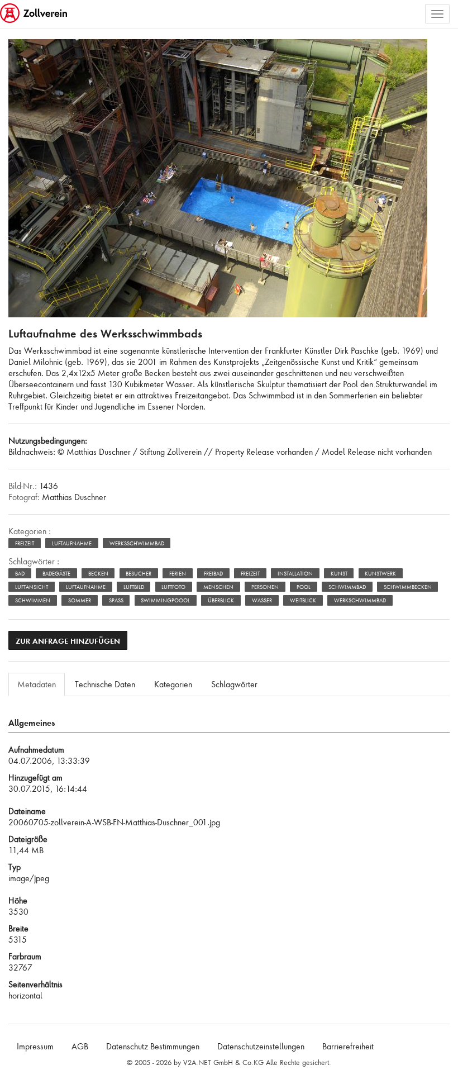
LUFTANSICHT (31, 587)
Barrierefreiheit (348, 1047)
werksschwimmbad (136, 543)
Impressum (35, 1047)
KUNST (339, 573)
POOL (304, 587)
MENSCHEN (218, 587)
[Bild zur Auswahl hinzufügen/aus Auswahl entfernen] (411, 56)
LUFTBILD (133, 587)
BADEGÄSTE (56, 573)
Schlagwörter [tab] (234, 684)
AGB (79, 1047)
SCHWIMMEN (32, 600)
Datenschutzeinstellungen (260, 1047)
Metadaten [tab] (36, 684)
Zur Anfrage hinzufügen (68, 640)
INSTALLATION (295, 573)
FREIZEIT (250, 573)
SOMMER (79, 600)
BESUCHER (138, 573)
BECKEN (98, 573)
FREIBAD (213, 573)
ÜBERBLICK (221, 600)
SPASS (116, 600)
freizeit (24, 543)
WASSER (262, 600)
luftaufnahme (72, 543)
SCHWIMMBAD (347, 587)
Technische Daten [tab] (105, 684)
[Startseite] (34, 14)
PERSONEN (265, 587)
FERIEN (177, 573)
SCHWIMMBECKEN (408, 587)
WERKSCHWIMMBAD (360, 600)
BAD (20, 573)
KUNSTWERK (380, 573)
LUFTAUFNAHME (86, 587)
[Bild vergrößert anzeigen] (20, 52)
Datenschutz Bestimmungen (152, 1047)
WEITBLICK (303, 600)
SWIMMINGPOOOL (165, 600)
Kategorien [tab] (173, 684)
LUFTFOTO (173, 587)
